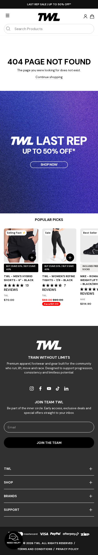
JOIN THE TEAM (49, 443)
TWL (7, 469)
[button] (14, 285)
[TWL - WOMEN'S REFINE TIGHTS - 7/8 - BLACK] (59, 245)
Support (11, 510)
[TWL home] (49, 17)
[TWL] (49, 345)
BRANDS (10, 496)
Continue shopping (49, 77)
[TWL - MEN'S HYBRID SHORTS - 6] (21, 245)
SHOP (8, 482)
